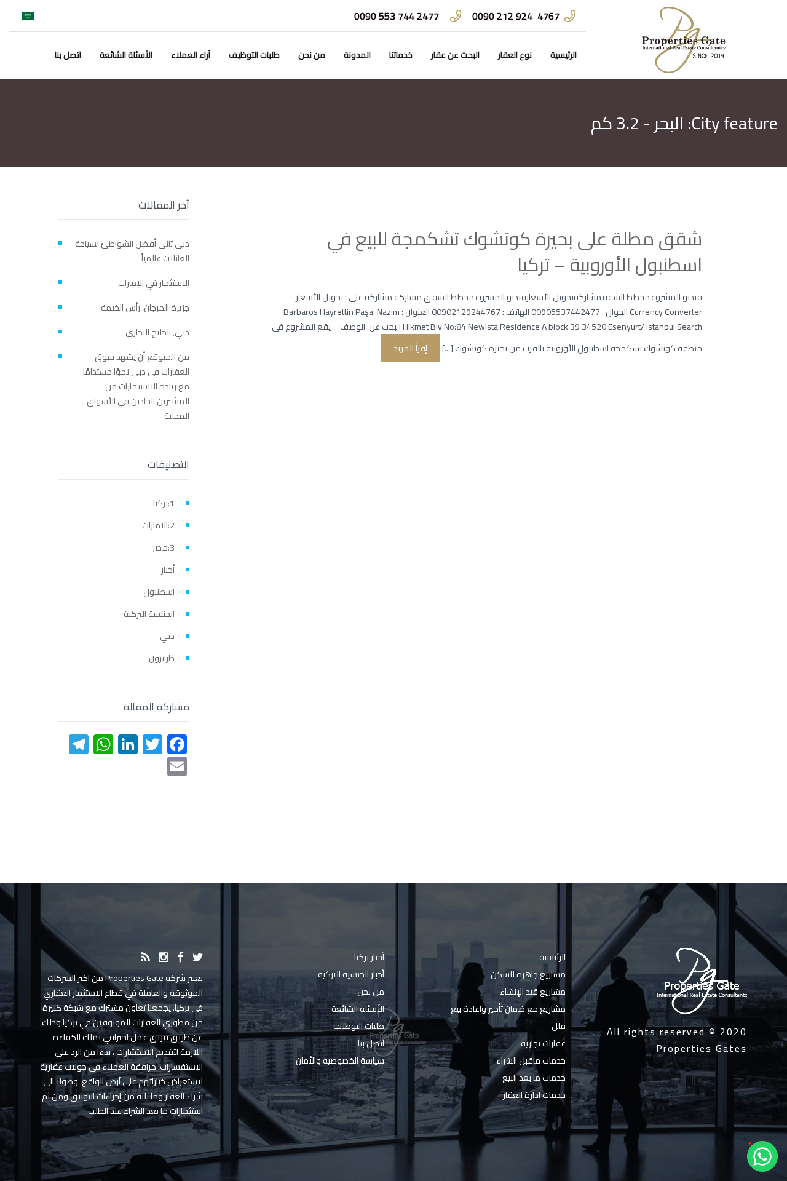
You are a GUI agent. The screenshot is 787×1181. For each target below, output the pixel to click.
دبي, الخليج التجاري (157, 332)
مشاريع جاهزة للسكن (528, 974)
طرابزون (162, 658)
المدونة (357, 55)
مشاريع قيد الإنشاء (533, 992)
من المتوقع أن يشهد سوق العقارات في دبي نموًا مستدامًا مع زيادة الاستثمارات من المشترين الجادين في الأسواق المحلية (136, 386)
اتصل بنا (68, 55)
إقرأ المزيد (410, 348)
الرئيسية (563, 55)
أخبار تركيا (369, 957)
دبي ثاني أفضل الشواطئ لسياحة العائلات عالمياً (132, 251)
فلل (559, 1026)
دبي (167, 636)
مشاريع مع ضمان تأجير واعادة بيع (508, 1009)
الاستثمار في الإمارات (153, 283)
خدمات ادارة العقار (534, 1095)
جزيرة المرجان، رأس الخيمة (145, 308)
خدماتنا (401, 55)
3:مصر (163, 547)
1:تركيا (164, 503)
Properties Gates (701, 1048)
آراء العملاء (190, 55)
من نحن (311, 55)
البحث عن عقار (455, 55)
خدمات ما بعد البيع (534, 1078)
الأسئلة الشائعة (126, 55)
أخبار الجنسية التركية (351, 974)
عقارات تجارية (543, 1043)
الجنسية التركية (149, 614)
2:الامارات (158, 525)
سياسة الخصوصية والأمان (340, 1060)
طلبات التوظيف (254, 55)
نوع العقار (515, 55)
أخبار (168, 570)
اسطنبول (159, 592)
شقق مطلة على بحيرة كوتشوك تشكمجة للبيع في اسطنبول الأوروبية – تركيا (514, 251)
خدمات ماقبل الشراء (531, 1060)
